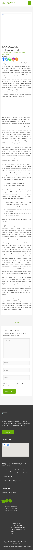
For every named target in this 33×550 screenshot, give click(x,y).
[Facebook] (3, 59)
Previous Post (16, 318)
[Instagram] (13, 59)
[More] (17, 59)
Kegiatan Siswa (17, 52)
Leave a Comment (7, 52)
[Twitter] (6, 59)
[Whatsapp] (10, 59)
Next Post (16, 322)
